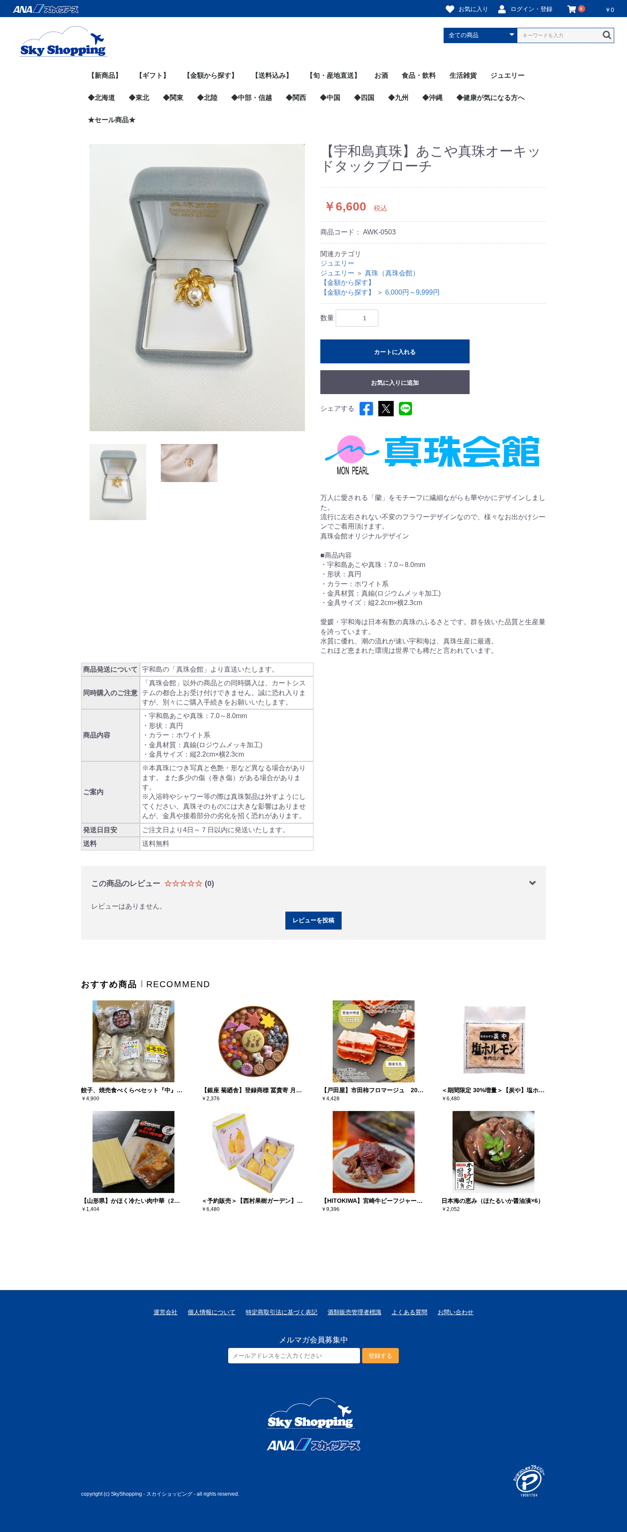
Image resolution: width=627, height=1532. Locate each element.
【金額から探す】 (210, 75)
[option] (197, 287)
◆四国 (364, 97)
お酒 (381, 75)
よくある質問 (409, 1312)
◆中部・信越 (251, 97)
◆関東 (173, 97)
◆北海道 (101, 97)
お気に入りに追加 (395, 382)
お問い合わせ (455, 1312)
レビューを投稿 (313, 920)
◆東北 (139, 97)
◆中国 (330, 97)
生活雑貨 (463, 75)
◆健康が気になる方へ (490, 97)
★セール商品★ (112, 119)
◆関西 (296, 97)
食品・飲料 (419, 75)
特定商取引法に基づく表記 (281, 1312)
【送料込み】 (272, 75)
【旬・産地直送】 (333, 75)
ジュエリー (508, 75)
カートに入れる (395, 351)
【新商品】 (105, 75)
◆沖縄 (432, 97)
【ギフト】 (153, 75)
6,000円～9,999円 (412, 292)
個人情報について (211, 1312)
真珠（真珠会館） (392, 273)
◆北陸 (207, 97)
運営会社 (165, 1312)
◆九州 (398, 97)
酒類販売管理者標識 (354, 1312)
